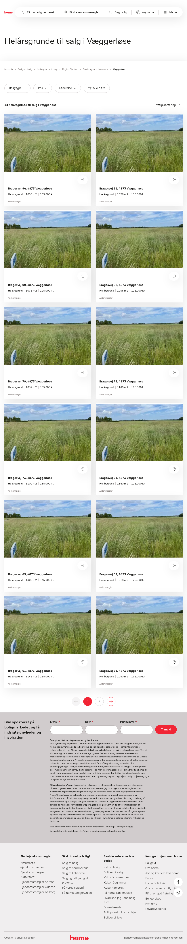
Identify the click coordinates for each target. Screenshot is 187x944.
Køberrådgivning (115, 882)
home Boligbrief (156, 883)
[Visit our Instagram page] (178, 892)
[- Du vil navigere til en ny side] (111, 701)
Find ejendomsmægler (84, 12)
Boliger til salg (25, 69)
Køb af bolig (112, 867)
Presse (149, 878)
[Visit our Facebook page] (178, 882)
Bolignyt (150, 862)
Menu (173, 12)
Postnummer (128, 722)
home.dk (8, 69)
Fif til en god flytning (159, 893)
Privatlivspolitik (155, 908)
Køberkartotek (114, 887)
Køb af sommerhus (116, 877)
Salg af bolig (70, 862)
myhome (148, 12)
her (131, 827)
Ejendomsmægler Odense (37, 887)
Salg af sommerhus (75, 868)
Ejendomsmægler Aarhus (37, 881)
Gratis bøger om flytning (161, 888)
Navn (89, 722)
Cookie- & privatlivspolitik (19, 938)
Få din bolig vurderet (40, 12)
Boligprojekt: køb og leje (120, 912)
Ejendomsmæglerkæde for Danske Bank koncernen (153, 938)
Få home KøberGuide (118, 892)
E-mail (55, 722)
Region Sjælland (70, 69)
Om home (152, 868)
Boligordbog (153, 898)
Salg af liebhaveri (73, 873)
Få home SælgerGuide (77, 892)
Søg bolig (121, 12)
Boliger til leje (113, 917)
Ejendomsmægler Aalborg (37, 892)
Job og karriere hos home (162, 873)
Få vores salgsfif (73, 887)
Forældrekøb (112, 907)
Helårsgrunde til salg (47, 69)
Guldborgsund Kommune (95, 69)
